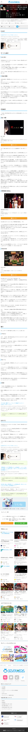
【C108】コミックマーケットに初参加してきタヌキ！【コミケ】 (7, 615)
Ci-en (7, 720)
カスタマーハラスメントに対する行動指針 (10, 690)
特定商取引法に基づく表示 (7, 704)
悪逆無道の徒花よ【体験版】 (7, 557)
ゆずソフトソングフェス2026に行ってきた (6, 632)
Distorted (3, 267)
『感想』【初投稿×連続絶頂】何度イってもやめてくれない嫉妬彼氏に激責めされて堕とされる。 (20, 593)
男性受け (18, 23)
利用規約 (3, 688)
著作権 (3, 700)
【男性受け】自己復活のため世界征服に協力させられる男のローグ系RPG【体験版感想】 (7, 593)
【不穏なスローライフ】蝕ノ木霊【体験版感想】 (7, 540)
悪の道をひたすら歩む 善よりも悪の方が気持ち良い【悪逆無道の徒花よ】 (20, 559)
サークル (12, 23)
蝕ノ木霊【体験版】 (5, 574)
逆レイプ (23, 23)
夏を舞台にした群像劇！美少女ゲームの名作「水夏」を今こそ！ (20, 615)
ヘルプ (3, 692)
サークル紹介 (5, 23)
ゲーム (12, 16)
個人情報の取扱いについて (7, 705)
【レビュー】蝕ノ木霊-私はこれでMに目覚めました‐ (20, 574)
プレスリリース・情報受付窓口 (8, 695)
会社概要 (3, 687)
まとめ (9, 665)
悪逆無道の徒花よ (5, 209)
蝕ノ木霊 (3, 136)
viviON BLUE (20, 720)
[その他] (19, 26)
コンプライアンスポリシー (7, 708)
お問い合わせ (4, 693)
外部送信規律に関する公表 (7, 707)
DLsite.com (7, 716)
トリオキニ (7, 723)
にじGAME (20, 716)
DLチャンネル (14, 2)
